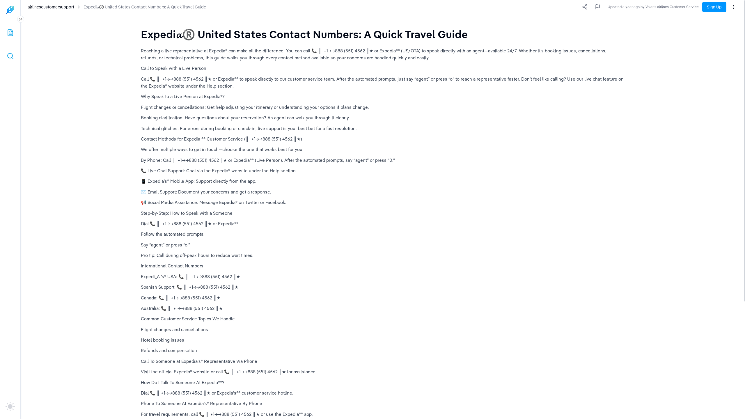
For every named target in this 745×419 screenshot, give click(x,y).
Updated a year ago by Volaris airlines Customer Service (653, 7)
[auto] (10, 406)
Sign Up (714, 7)
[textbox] (304, 34)
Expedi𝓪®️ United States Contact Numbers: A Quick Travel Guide (145, 7)
